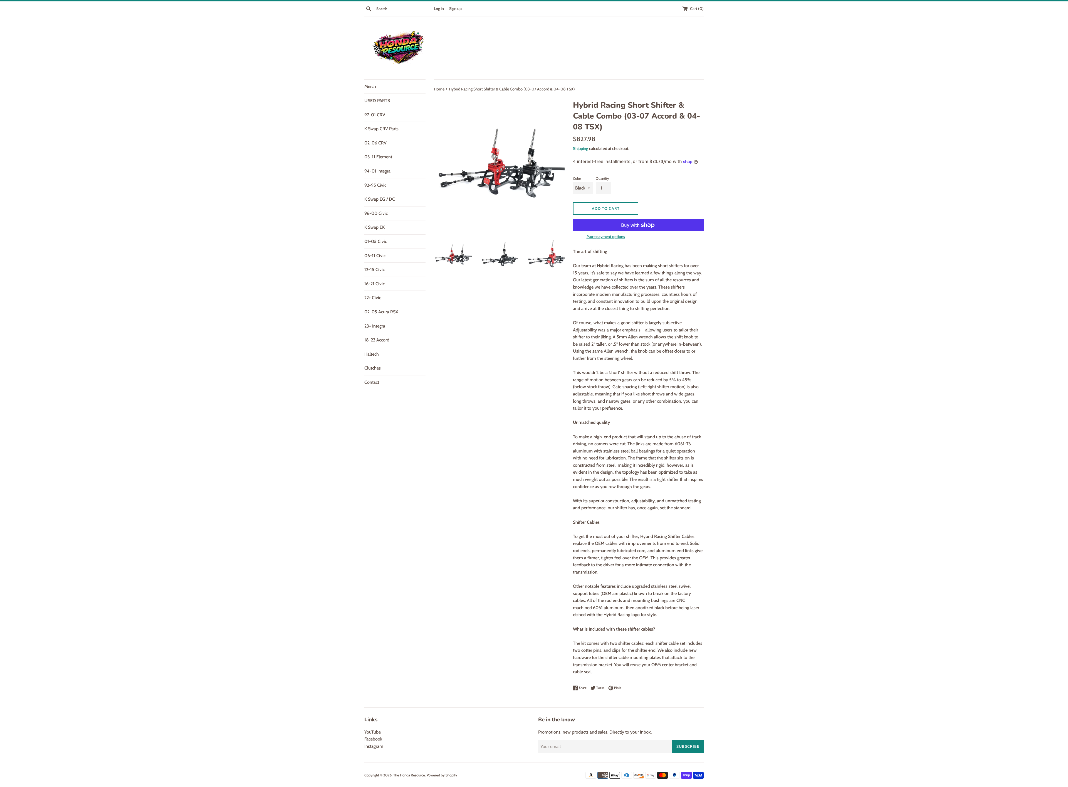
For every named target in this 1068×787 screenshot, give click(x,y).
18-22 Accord (376, 340)
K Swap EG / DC (379, 199)
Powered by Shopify (442, 775)
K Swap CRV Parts (381, 128)
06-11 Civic (374, 255)
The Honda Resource (409, 775)
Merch (370, 86)
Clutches (372, 368)
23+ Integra (374, 326)
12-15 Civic (374, 269)
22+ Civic (372, 297)
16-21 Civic (374, 283)
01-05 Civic (375, 241)
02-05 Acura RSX (381, 311)
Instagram (373, 746)
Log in (439, 8)
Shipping (580, 148)
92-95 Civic (375, 185)
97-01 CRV (374, 114)
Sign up (455, 8)
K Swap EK (374, 227)
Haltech (371, 354)
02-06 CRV (375, 143)
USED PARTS (377, 100)
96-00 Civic (376, 213)
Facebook (373, 739)
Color (577, 178)
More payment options (606, 236)
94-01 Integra (377, 171)
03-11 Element (378, 156)
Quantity (602, 178)
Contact (371, 382)
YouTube (372, 732)
